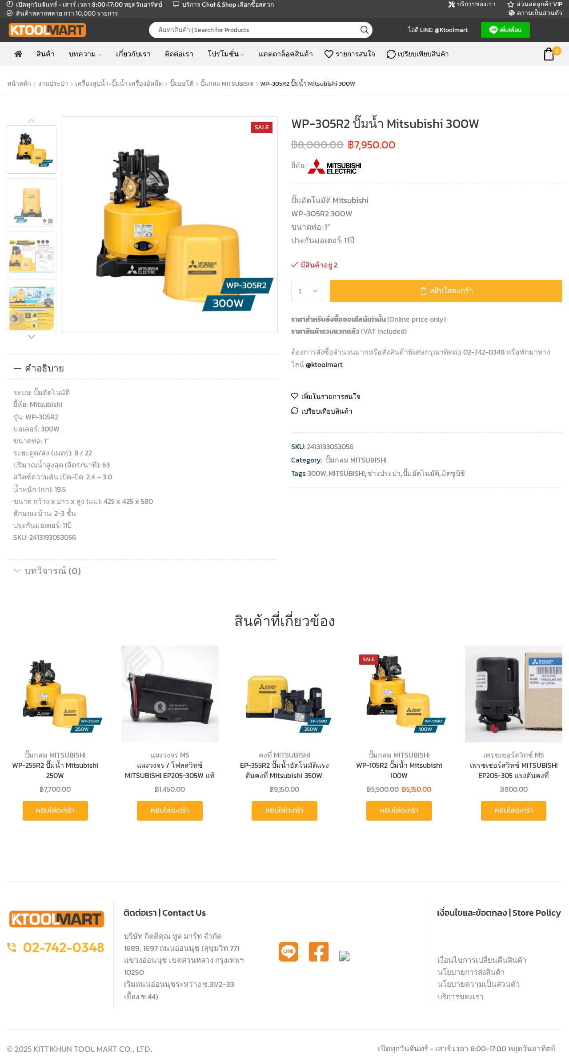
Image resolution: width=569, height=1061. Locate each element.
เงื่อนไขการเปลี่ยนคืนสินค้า (482, 960)
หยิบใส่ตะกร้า (451, 290)
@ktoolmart (324, 364)
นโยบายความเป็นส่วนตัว (478, 984)
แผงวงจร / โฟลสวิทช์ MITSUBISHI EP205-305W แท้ (170, 770)
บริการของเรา (460, 996)
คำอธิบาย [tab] (44, 368)
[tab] (142, 368)
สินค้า (45, 53)
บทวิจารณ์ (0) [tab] (53, 571)
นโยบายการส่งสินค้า (471, 972)
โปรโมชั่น (223, 53)
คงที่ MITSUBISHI (284, 755)
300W (317, 473)
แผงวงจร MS (170, 755)
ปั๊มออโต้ (181, 83)
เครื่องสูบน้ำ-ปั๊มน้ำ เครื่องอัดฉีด (119, 83)
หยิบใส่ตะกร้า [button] (87, 684)
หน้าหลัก (19, 83)
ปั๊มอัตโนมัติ (421, 473)
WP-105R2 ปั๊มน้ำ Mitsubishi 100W (399, 770)
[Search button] (364, 30)
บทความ (82, 53)
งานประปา (53, 83)
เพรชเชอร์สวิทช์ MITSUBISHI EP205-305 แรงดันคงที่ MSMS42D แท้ (514, 775)
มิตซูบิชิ (453, 473)
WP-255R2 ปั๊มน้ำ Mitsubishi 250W (55, 770)
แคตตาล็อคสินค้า (286, 53)
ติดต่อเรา (179, 53)
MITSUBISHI (347, 473)
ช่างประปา (384, 473)
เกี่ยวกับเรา (133, 53)
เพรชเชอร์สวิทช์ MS (513, 755)
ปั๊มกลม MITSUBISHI (226, 83)
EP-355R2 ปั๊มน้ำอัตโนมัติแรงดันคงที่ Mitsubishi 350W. (284, 770)
